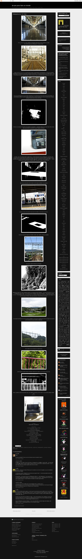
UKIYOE (60, 337)
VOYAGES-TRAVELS (47, 447)
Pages (64, 113)
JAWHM (63, 213)
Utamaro (63, 234)
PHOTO (65, 325)
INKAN (68, 306)
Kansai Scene (34, 529)
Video (64, 239)
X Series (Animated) (64, 495)
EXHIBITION (67, 296)
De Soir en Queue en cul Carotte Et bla (63, 77)
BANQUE (62, 283)
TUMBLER (67, 49)
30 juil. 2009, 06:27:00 (19, 480)
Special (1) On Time (33, 429)
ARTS (68, 282)
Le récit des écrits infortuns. (63, 73)
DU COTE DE (29, 447)
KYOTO (61, 313)
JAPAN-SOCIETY (62, 308)
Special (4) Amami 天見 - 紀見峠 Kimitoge (34, 435)
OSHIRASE (65, 321)
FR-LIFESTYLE (67, 299)
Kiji (16, 453)
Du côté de (64, 140)
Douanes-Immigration (63, 208)
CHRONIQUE (61, 290)
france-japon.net (14, 542)
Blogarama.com (14, 545)
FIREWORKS (66, 297)
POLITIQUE (67, 327)
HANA (59, 305)
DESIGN (66, 292)
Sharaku (63, 231)
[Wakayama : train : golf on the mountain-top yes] (34, 334)
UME (64, 337)
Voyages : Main (63, 138)
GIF (59, 303)
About (64, 86)
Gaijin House (64, 195)
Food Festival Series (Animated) (64, 426)
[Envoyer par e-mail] (15, 446)
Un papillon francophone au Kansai (37, 532)
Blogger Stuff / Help (64, 241)
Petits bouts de (63, 164)
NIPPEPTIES (66, 319)
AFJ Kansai (33, 531)
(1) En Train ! (34, 426)
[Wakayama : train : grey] (34, 381)
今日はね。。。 (63, 128)
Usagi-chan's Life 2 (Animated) (64, 452)
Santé (64, 216)
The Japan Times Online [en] (16, 534)
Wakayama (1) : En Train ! (20, 14)
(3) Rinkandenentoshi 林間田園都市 (34, 430)
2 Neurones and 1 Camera (64, 383)
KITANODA (66, 311)
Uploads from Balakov (63, 390)
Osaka (64, 146)
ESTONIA (62, 296)
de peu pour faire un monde (21, 5)
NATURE (60, 318)
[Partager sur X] (18, 446)
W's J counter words (15, 527)
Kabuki (64, 229)
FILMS (61, 297)
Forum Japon (14, 543)
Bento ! (64, 125)
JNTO (33, 537)
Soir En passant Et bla (62, 74)
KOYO (68, 312)
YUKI (65, 343)
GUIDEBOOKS (61, 304)
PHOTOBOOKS (61, 326)
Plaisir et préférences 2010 (63, 260)
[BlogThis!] (17, 446)
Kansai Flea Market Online (36, 530)
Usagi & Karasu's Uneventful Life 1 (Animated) (64, 462)
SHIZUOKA (65, 333)
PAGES (60, 322)
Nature (64, 185)
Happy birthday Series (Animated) (63, 435)
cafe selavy (62, 362)
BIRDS (67, 284)
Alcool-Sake (64, 170)
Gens (64, 95)
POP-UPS (62, 328)
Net (63, 242)
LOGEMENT (66, 315)
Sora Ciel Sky (64, 118)
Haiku (64, 228)
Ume (64, 103)
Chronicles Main (64, 159)
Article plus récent (17, 511)
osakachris (18, 482)
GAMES (63, 302)
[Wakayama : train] (34, 28)
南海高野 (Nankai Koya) (21, 72)
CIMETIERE (66, 290)
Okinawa (63, 151)
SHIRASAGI (60, 333)
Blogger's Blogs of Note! (64, 33)
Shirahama (53, 292)
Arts (63, 221)
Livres (64, 175)
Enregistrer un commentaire (19, 505)
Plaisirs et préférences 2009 (63, 259)
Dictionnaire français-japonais (16, 528)
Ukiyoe (64, 233)
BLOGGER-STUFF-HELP (63, 287)
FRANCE (67, 300)
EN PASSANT (66, 295)
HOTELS (67, 305)
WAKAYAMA (15, 448)
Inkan (64, 211)
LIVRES (60, 315)
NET (66, 318)
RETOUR (66, 329)
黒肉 (64, 161)
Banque (64, 206)
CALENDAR (65, 289)
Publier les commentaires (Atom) (36, 514)
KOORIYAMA (64, 312)
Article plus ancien (51, 511)
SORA (67, 334)
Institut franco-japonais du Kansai (37, 528)
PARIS (64, 322)
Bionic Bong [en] (14, 535)
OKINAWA (65, 320)
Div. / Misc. (64, 123)
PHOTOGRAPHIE (61, 327)
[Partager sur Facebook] (19, 446)
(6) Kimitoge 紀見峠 (33, 436)
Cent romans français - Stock (63, 57)
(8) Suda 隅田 (33, 441)
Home (64, 84)
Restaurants (64, 182)
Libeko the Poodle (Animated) (64, 417)
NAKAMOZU (60, 317)
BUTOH (60, 289)
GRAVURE (65, 303)
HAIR (67, 304)
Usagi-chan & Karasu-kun (64, 254)
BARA (67, 283)
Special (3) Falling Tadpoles (34, 433)
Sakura (64, 105)
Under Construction (64, 120)
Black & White (64, 91)
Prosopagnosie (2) (62, 376)
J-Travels (33, 423)
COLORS (25, 447)
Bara (64, 106)
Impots (64, 209)
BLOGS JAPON (61, 288)
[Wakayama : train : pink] (34, 359)
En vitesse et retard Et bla (63, 65)
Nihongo (63, 246)
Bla (63, 127)
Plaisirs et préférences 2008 (63, 257)
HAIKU (65, 304)
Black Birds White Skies (55, 531)
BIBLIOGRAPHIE (61, 284)
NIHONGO (60, 319)
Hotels (64, 196)
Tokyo (64, 152)
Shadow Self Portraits (63, 115)
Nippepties (64, 267)
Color (64, 92)
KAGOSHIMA (61, 311)
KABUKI (68, 310)
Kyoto (64, 149)
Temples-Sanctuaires (63, 156)
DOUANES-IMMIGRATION (62, 293)
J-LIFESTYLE (35, 447)
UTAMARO (66, 339)
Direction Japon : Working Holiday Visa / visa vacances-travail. (63, 68)
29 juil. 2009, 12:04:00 (19, 466)
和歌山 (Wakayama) (21, 42)
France (64, 154)
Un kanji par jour (14, 530)
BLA (60, 285)
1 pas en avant (62, 369)
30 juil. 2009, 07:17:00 (19, 487)
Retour (64, 166)
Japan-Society (63, 133)
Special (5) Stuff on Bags (33, 437)
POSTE (66, 328)
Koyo (64, 108)
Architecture (64, 223)
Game (64, 190)
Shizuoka (61, 394)
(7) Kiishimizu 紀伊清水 (34, 438)
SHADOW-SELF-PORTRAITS (63, 331)
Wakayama (64, 144)
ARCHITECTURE (61, 282)
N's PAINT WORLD (66, 48)
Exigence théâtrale (62, 370)
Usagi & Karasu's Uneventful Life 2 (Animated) (64, 471)
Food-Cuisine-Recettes (64, 172)
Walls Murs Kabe (64, 121)
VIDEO (60, 340)
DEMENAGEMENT (61, 292)
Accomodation (63, 193)
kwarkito (61, 375)
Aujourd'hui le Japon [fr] (15, 536)
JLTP (64, 247)
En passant (64, 135)
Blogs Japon (64, 244)
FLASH (60, 298)
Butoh (64, 224)
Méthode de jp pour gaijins (15, 529)
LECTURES (60, 314)
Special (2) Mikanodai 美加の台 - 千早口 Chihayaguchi (33, 431)
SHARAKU (60, 332)
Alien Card (64, 204)
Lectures (63, 178)
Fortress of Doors (63, 386)
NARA (66, 317)
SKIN (63, 334)
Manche (61, 384)
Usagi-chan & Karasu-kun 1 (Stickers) (63, 479)
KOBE (59, 312)
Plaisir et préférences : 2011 (56, 527)
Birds (64, 101)
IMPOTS (64, 306)
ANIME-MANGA (63, 281)
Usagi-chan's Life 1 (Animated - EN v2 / (63, 444)
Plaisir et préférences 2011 (63, 262)
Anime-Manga (64, 188)
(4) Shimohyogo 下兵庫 (34, 432)
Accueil (33, 511)
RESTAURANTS (61, 329)
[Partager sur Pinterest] (20, 446)
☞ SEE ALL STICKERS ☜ (64, 497)
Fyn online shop (62, 372)
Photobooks (64, 176)
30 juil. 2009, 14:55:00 (19, 503)
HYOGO (61, 306)
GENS (66, 302)
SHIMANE (65, 332)
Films (64, 226)
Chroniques (64, 158)
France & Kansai (64, 198)
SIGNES (60, 334)
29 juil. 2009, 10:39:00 (19, 458)
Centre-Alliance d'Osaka (35, 527)
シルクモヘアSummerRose (64, 373)
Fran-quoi (63, 252)
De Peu (64, 83)
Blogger (46, 556)
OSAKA (60, 321)
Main (64, 100)
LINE (66, 314)
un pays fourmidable (63, 393)
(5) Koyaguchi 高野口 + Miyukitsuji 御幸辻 (33, 434)
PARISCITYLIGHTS (61, 324)
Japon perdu (64, 180)
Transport (63, 201)
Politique (63, 214)
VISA (66, 340)
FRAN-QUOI (62, 300)
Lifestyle (63, 168)
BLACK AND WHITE (19, 447)
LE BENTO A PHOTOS (65, 47)
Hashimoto (15, 294)
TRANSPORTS (40, 447)
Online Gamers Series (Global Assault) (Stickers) (64, 488)
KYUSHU (66, 313)
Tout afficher (67, 395)
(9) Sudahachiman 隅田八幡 (34, 442)
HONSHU (63, 305)
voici (23, 494)
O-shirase (63, 249)
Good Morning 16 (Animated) (64, 408)
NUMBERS (60, 320)
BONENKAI (66, 288)
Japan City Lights (64, 97)
